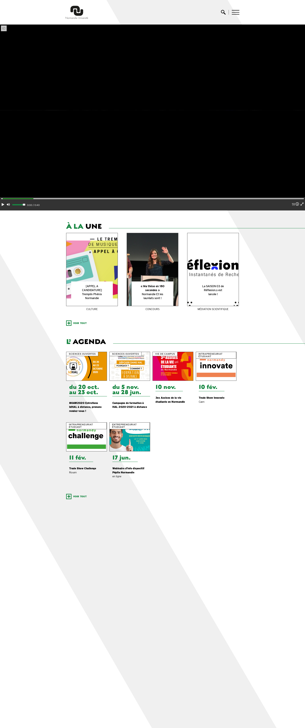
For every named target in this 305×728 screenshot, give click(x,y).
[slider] (1, 199)
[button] (235, 12)
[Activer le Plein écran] (302, 204)
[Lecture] (3, 204)
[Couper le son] (8, 204)
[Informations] (297, 204)
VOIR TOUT (80, 323)
